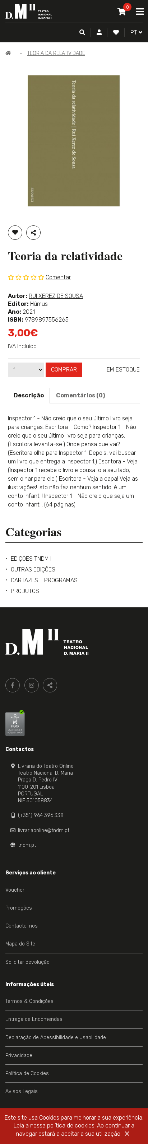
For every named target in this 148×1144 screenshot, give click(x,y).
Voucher (14, 890)
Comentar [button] (58, 277)
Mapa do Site (20, 944)
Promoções (18, 908)
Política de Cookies (27, 1073)
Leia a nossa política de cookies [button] (54, 1125)
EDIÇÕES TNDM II (31, 558)
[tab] (29, 395)
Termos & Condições (29, 1001)
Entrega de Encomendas (34, 1019)
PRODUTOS (25, 591)
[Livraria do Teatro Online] (46, 642)
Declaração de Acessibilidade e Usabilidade (55, 1038)
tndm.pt (27, 845)
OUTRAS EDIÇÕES (33, 569)
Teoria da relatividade (56, 53)
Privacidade (18, 1055)
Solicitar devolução (27, 962)
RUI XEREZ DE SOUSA (56, 296)
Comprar (64, 369)
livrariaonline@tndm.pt (43, 830)
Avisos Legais (21, 1091)
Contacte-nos (21, 926)
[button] (99, 32)
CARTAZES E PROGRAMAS (44, 580)
